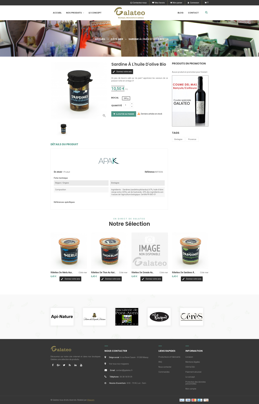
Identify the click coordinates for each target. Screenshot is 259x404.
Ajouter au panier (125, 114)
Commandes (164, 372)
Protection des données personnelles (195, 383)
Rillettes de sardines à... (183, 272)
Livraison (189, 357)
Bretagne (178, 139)
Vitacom (90, 400)
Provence (192, 139)
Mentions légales (192, 362)
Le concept (190, 377)
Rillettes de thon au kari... (103, 272)
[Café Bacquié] (159, 317)
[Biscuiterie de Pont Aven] (126, 317)
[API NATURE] (62, 317)
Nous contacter (165, 367)
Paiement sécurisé (193, 372)
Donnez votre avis (124, 72)
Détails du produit (64, 144)
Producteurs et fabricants (169, 357)
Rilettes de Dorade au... (143, 272)
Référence (150, 172)
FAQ (160, 362)
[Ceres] (191, 317)
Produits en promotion (189, 63)
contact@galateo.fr (124, 370)
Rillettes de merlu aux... (62, 272)
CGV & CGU (190, 367)
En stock (58, 172)
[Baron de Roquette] (94, 317)
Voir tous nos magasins (119, 364)
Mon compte (190, 389)
